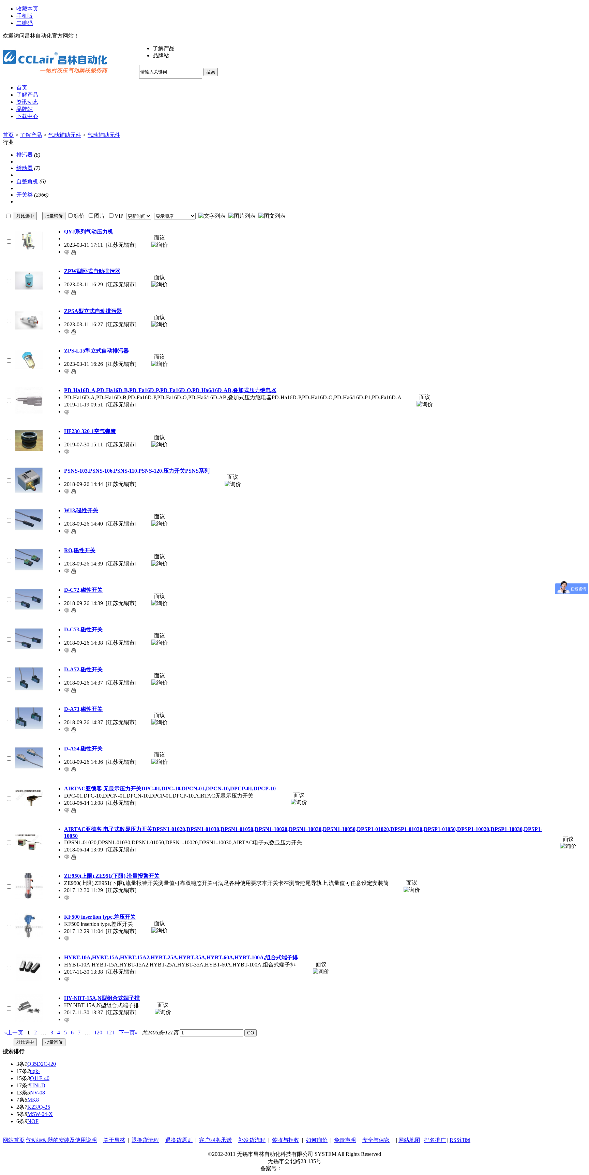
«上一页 (14, 1032)
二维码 (24, 23)
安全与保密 (376, 1140)
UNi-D (37, 1085)
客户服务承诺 (215, 1140)
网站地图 (409, 1140)
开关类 (24, 195)
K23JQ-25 (38, 1107)
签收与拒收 (285, 1140)
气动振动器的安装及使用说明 (61, 1140)
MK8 (33, 1100)
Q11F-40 (39, 1078)
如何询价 (317, 1140)
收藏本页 (27, 9)
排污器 (24, 155)
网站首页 (14, 1140)
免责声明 (345, 1140)
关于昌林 (114, 1140)
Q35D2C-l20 (41, 1064)
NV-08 (37, 1092)
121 (110, 1032)
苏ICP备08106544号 (305, 1168)
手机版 (24, 16)
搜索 (210, 71)
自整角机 (27, 181)
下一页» (128, 1032)
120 (98, 1032)
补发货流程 (252, 1140)
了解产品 (31, 135)
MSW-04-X (40, 1114)
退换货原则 (179, 1140)
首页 (8, 135)
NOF (33, 1121)
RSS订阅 (460, 1140)
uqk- (35, 1071)
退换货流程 (145, 1140)
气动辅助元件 (64, 135)
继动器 (24, 168)
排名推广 (435, 1140)
